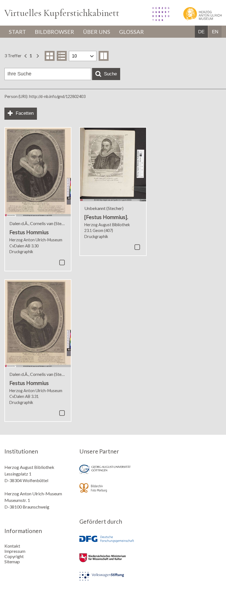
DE (201, 31)
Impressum (14, 551)
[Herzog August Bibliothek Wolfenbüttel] (154, 19)
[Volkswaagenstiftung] (112, 580)
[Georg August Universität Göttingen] (112, 473)
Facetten (25, 113)
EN (215, 31)
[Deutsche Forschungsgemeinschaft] (112, 543)
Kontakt (12, 545)
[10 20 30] (82, 56)
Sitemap (12, 561)
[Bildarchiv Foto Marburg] (112, 491)
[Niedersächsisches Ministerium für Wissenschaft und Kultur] (112, 561)
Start (17, 31)
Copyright (14, 556)
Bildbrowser (54, 31)
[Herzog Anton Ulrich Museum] (196, 19)
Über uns (96, 31)
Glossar (131, 31)
